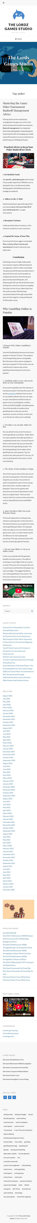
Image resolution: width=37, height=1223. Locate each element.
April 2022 (7, 843)
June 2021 (6, 872)
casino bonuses (9, 1122)
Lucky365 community (11, 1161)
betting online (8, 1114)
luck (18, 1157)
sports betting (8, 1193)
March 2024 (7, 778)
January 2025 (8, 749)
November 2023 (9, 790)
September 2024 (9, 760)
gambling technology (10, 1146)
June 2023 (6, 804)
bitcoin (30, 1114)
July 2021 (6, 869)
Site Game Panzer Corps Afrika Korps (16, 977)
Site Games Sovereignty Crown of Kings (16, 1079)
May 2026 (6, 702)
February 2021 (8, 884)
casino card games (21, 1122)
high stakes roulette (10, 1153)
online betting (26, 1165)
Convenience (8, 1130)
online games (8, 1173)
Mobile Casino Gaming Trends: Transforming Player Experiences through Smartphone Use (18, 660)
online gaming (18, 1173)
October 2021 (8, 860)
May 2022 (6, 840)
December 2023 (9, 787)
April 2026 (7, 705)
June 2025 (6, 734)
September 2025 (9, 725)
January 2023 (8, 819)
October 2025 (8, 722)
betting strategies (20, 1114)
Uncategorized (8, 1036)
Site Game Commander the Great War (17, 968)
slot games (7, 1189)
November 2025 (9, 719)
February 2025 (8, 746)
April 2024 (7, 775)
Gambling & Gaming (10, 1030)
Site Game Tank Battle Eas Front (13, 1060)
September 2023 (9, 796)
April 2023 (7, 810)
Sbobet (26, 1185)
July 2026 (6, 699)
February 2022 (8, 848)
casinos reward (19, 1126)
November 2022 (9, 825)
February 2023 (8, 816)
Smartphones (26, 1189)
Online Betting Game (10, 1033)
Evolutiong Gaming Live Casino (14, 1138)
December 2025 (9, 716)
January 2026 (8, 713)
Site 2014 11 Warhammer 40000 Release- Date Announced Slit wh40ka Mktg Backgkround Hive (18, 939)
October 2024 (8, 757)
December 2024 (9, 752)
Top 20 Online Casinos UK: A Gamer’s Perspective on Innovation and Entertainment (16, 651)
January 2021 (8, 887)
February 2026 (8, 710)
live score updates (9, 1157)
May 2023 (6, 807)
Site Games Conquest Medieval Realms (15, 1071)
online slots (18, 1177)
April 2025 (7, 740)
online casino (8, 1169)
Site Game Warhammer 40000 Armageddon (17, 1063)
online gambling (19, 1169)
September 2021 (9, 863)
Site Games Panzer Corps (11, 1075)
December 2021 (9, 854)
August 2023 (7, 799)
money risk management (12, 1165)
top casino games (9, 1197)
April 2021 (7, 878)
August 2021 (7, 866)
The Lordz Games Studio (18, 27)
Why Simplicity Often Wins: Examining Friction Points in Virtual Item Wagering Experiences (17, 642)
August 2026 (7, 696)
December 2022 (9, 822)
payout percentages (10, 1185)
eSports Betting (9, 1134)
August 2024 (7, 763)
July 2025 (6, 731)
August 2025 (7, 728)
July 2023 (6, 801)
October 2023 (8, 793)
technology (18, 1193)
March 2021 (7, 881)
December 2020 (9, 890)
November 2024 (9, 754)
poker (20, 1185)
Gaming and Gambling (17, 1150)
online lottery (8, 1177)
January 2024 (8, 784)
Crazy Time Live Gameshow (23, 1130)
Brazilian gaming (9, 1118)
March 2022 (7, 846)
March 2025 (7, 743)
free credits (18, 1142)
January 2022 (8, 851)
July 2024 (6, 766)
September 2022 (9, 831)
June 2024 (6, 769)
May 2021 (6, 875)
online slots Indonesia (11, 1181)
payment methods (26, 1181)
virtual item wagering (24, 1197)
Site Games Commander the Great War (15, 1067)
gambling (12, 393)
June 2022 (6, 837)
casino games (8, 1126)
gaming (6, 1150)
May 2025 (6, 737)
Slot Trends (16, 1189)
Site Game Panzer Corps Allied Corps (16, 980)
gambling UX (23, 1146)
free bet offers (8, 1142)
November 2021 (9, 857)
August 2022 (7, 834)
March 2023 (7, 813)
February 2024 (8, 781)
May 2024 (6, 772)
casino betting (21, 1118)
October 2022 (8, 828)
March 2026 (7, 707)
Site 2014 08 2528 (9, 933)
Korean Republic (24, 1153)
